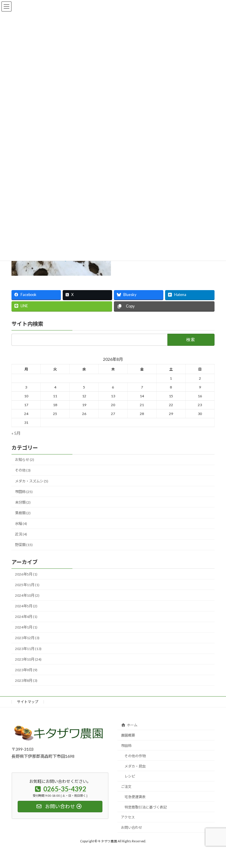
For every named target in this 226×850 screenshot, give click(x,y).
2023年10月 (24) (28, 659)
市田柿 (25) (24, 492)
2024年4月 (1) (26, 617)
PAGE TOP (215, 818)
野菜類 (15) (24, 545)
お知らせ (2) (24, 460)
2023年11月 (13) (28, 648)
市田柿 (126, 745)
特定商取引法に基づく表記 (145, 807)
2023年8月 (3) (26, 680)
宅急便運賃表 (135, 797)
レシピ (129, 776)
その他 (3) (23, 470)
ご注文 (126, 786)
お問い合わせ (131, 827)
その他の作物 (135, 756)
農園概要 (128, 735)
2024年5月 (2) (26, 606)
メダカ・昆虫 (135, 766)
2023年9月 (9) (26, 670)
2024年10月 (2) (27, 595)
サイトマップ (27, 701)
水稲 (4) (21, 524)
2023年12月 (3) (27, 638)
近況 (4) (21, 534)
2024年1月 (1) (26, 627)
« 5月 (16, 433)
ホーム (132, 725)
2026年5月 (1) (26, 574)
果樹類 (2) (23, 513)
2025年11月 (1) (27, 585)
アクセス (128, 817)
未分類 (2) (23, 502)
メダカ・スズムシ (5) (31, 481)
